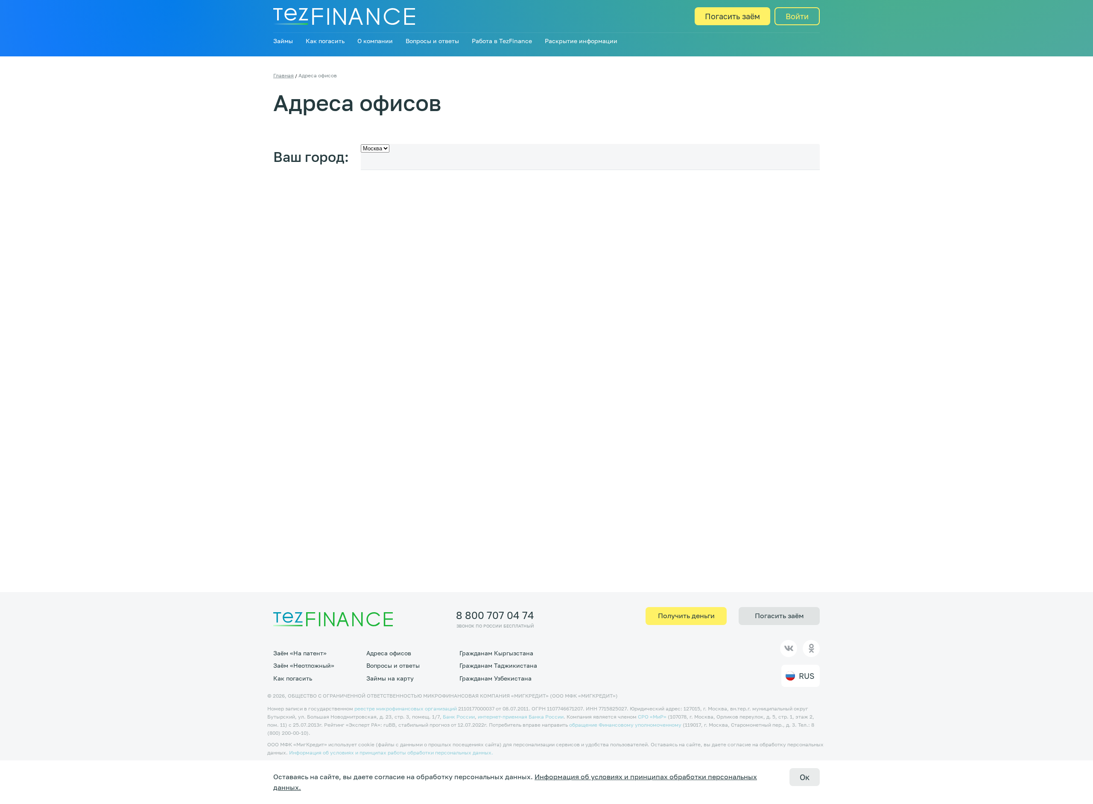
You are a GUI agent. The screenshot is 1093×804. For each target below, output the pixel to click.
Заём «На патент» (300, 653)
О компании (375, 40)
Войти (797, 16)
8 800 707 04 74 (495, 615)
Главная (283, 75)
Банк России (459, 716)
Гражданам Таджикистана (498, 665)
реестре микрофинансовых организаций (405, 708)
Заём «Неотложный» (303, 665)
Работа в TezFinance (502, 40)
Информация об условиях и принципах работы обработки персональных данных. (391, 752)
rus (807, 676)
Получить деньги (686, 615)
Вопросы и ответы (432, 40)
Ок (805, 777)
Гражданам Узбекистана (495, 678)
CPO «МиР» (652, 716)
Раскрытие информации (581, 40)
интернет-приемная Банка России (521, 716)
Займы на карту (390, 678)
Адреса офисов (388, 653)
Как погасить (325, 40)
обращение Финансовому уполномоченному (625, 725)
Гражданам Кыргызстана (496, 653)
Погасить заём (732, 16)
